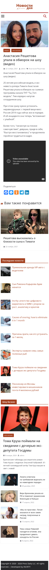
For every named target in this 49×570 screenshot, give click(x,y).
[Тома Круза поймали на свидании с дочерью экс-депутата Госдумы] (24, 418)
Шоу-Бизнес (16, 50)
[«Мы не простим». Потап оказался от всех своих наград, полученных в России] (9, 515)
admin (23, 69)
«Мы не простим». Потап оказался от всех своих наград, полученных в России (31, 513)
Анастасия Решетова (37, 69)
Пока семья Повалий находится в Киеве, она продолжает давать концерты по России (30, 533)
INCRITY (27, 567)
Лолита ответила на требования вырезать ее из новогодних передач (32, 480)
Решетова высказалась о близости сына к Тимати (19, 239)
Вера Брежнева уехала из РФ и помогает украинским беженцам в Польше (32, 496)
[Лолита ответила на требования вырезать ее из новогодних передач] (9, 481)
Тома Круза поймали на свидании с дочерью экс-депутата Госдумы (22, 445)
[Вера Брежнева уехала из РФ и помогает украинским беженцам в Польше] (9, 497)
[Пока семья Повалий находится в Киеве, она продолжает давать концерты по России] (9, 535)
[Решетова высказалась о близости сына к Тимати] (24, 210)
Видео (6, 50)
